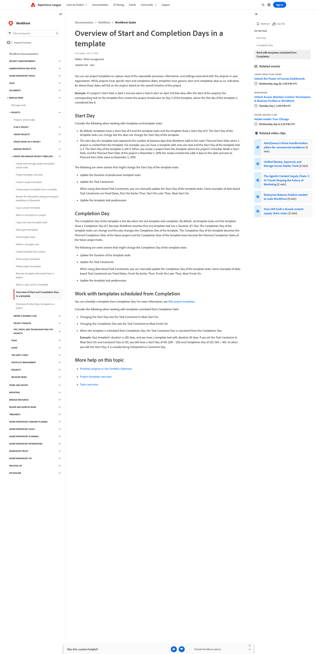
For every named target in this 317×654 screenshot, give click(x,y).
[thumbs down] (182, 649)
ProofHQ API (15, 465)
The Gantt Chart (19, 355)
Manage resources (19, 400)
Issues (14, 348)
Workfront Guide (125, 22)
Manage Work (16, 98)
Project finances (22, 323)
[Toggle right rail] (256, 14)
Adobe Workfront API (20, 458)
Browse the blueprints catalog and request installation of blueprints (37, 198)
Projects (15, 112)
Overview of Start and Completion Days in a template (37, 294)
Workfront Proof (18, 451)
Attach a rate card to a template (32, 284)
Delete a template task (27, 244)
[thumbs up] (174, 649)
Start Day (261, 38)
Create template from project (30, 251)
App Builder (15, 473)
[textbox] (33, 33)
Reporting (14, 392)
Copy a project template (28, 207)
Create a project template (29, 182)
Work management (94, 59)
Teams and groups (18, 385)
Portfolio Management (23, 362)
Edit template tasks (25, 237)
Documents (15, 90)
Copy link (280, 23)
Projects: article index (24, 119)
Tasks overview (89, 384)
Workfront (104, 22)
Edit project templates (181, 301)
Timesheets (14, 414)
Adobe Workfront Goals (22, 429)
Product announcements (22, 61)
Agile (11, 83)
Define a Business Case (25, 316)
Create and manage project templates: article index (35, 165)
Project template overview (96, 376)
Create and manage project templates (33, 156)
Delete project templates (28, 266)
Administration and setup (22, 68)
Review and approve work (22, 407)
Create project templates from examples (36, 189)
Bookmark (265, 23)
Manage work (18, 105)
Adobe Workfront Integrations (25, 443)
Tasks (14, 340)
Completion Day (264, 45)
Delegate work (19, 377)
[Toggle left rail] (61, 14)
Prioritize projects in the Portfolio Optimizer (106, 368)
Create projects (22, 134)
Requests (16, 369)
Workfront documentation (23, 53)
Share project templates (28, 259)
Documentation (84, 22)
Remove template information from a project (35, 275)
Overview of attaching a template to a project (35, 306)
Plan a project (21, 127)
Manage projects (22, 149)
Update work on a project (27, 141)
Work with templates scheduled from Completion (276, 54)
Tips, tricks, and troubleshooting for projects (33, 331)
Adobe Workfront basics (22, 76)
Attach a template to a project (31, 215)
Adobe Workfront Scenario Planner (28, 421)
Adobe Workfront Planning (24, 436)
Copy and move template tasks (31, 222)
